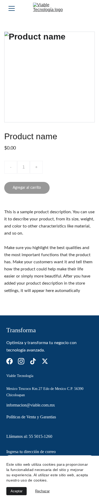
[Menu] (11, 8)
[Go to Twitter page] (45, 361)
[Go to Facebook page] (9, 361)
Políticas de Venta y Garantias (31, 417)
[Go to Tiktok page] (33, 361)
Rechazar (42, 491)
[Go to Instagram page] (21, 361)
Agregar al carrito (27, 188)
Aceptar (16, 491)
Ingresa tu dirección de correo (31, 451)
